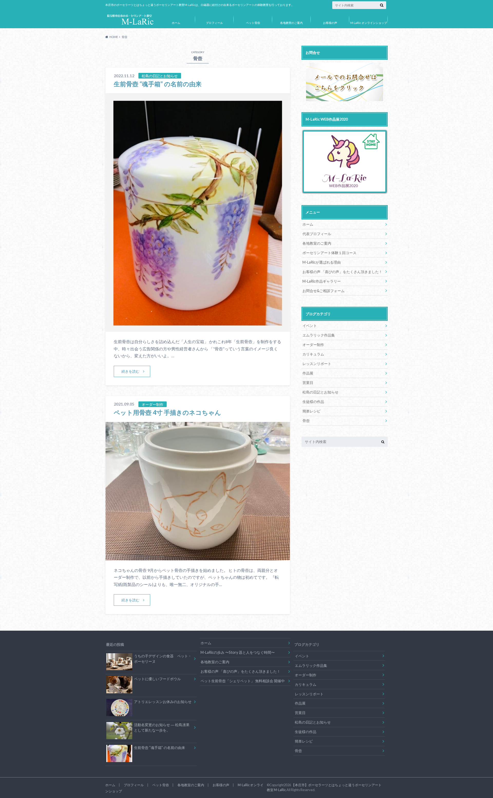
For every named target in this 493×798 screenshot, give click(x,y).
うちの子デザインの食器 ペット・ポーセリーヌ (163, 659)
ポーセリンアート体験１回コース (329, 253)
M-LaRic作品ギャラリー (321, 281)
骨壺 (306, 420)
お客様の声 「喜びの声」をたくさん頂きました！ (342, 272)
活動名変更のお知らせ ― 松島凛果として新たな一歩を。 (161, 728)
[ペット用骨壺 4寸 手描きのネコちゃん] (198, 557)
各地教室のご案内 (291, 22)
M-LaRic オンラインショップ (368, 22)
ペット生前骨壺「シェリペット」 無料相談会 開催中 (243, 681)
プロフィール (214, 22)
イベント (309, 325)
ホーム (176, 22)
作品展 (307, 373)
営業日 (307, 382)
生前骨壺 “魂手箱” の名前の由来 (158, 84)
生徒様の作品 (313, 401)
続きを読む (130, 371)
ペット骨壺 (253, 22)
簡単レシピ (311, 411)
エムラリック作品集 (318, 335)
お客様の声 (330, 22)
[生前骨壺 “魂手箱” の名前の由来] (198, 328)
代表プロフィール (316, 234)
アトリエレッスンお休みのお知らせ (163, 701)
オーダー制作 (313, 344)
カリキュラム (313, 354)
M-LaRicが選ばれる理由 (321, 262)
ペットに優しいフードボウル (157, 679)
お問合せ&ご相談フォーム (323, 291)
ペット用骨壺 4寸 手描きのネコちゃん (167, 412)
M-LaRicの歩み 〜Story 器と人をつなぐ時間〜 (238, 652)
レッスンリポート (316, 363)
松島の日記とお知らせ (320, 392)
